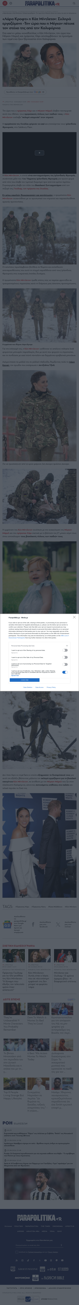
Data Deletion (27, 687)
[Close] (75, 618)
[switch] (65, 650)
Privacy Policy (51, 687)
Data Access (39, 687)
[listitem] (39, 646)
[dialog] (39, 652)
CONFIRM (24, 680)
